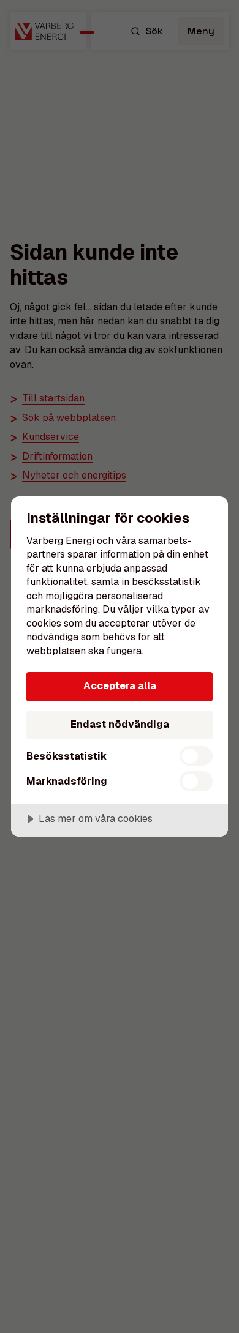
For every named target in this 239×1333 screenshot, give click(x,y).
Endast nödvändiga (119, 724)
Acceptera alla (119, 685)
